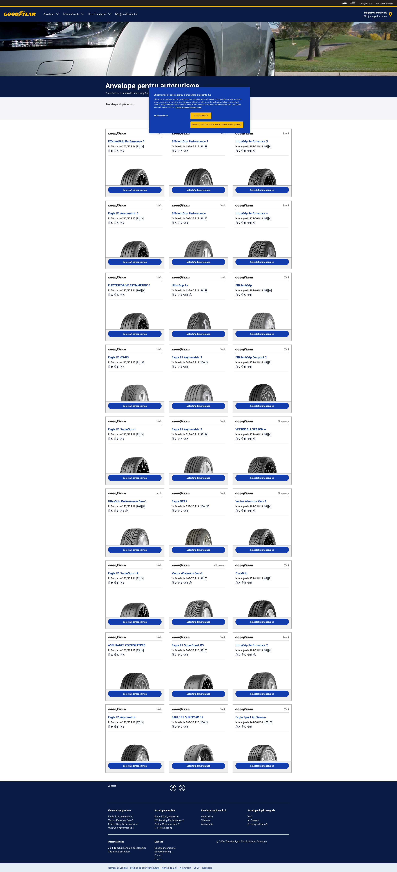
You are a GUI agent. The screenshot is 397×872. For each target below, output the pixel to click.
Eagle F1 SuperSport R (123, 573)
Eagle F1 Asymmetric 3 (187, 357)
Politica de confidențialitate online (189, 107)
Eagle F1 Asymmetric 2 (187, 429)
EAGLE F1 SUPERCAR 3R (187, 717)
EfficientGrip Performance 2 (126, 141)
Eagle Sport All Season (250, 717)
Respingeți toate (201, 115)
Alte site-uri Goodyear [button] (384, 3)
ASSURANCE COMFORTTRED (126, 645)
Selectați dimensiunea (135, 189)
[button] (138, 146)
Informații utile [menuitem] (71, 14)
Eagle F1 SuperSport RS (188, 645)
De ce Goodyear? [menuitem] (97, 14)
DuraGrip (241, 573)
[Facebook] (173, 788)
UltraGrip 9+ (180, 285)
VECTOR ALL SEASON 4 (250, 429)
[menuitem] (344, 3)
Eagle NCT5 (179, 501)
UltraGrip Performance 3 (251, 141)
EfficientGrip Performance (189, 213)
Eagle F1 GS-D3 (118, 357)
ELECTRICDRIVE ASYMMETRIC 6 (129, 285)
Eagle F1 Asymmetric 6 (123, 213)
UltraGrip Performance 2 (251, 645)
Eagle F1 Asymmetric (122, 717)
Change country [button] (366, 3)
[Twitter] (182, 788)
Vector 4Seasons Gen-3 (250, 501)
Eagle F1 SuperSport (122, 429)
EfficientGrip (243, 285)
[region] (199, 110)
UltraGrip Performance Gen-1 (127, 501)
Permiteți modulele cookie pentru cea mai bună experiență (217, 124)
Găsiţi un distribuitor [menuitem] (126, 14)
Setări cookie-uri (161, 115)
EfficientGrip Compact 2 (251, 357)
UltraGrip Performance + (251, 213)
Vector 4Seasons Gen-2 (187, 573)
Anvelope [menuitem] (49, 14)
